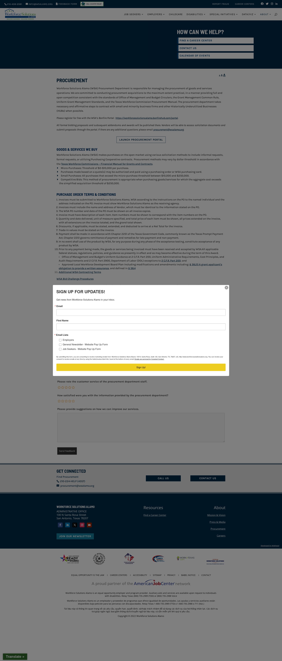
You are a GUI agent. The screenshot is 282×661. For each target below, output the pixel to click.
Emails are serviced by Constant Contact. (149, 359)
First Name (62, 320)
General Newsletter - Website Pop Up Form (85, 344)
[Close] (226, 287)
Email (59, 306)
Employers (68, 340)
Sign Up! (141, 367)
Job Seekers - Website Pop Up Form (82, 349)
